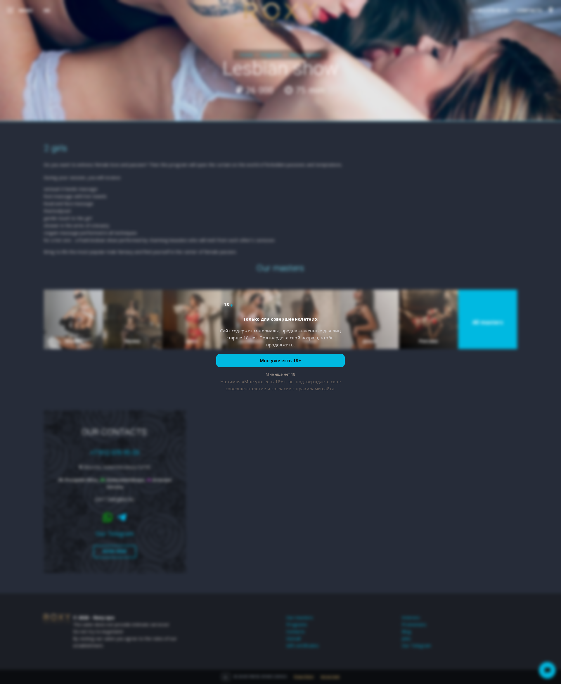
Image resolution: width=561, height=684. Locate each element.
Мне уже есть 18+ (280, 360)
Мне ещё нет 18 (280, 374)
